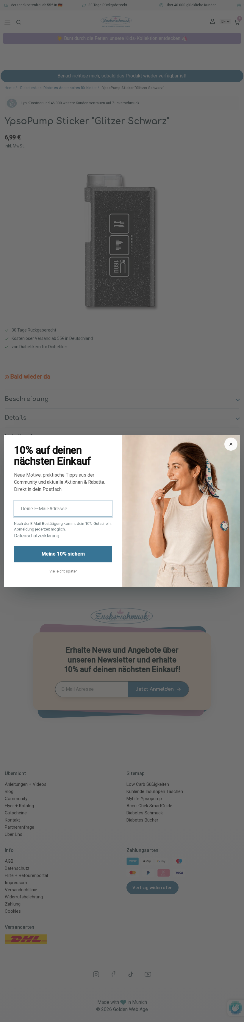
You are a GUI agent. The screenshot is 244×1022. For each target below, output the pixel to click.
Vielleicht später (63, 571)
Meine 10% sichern (63, 554)
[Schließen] (230, 444)
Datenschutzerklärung (36, 536)
